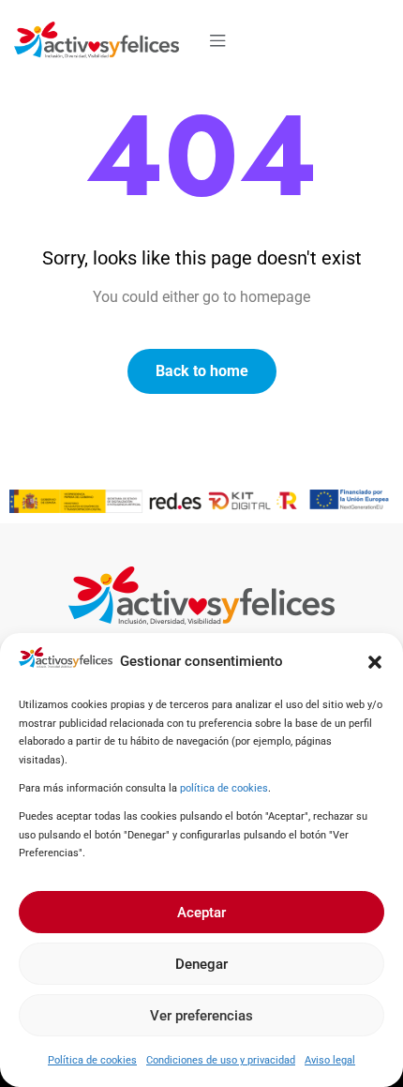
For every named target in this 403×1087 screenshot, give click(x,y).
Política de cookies (92, 1060)
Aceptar (201, 912)
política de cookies (224, 788)
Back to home (202, 371)
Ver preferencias (201, 1015)
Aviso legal (330, 1060)
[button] (375, 662)
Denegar (201, 964)
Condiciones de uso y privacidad (220, 1060)
